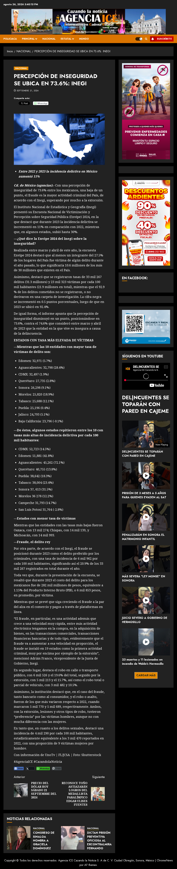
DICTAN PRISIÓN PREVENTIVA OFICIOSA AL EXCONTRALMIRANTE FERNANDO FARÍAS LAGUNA (102, 842)
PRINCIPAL (28, 38)
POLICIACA (10, 38)
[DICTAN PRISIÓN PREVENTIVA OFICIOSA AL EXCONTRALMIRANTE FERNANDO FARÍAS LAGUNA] (73, 838)
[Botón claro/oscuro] (138, 39)
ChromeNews (165, 860)
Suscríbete (164, 38)
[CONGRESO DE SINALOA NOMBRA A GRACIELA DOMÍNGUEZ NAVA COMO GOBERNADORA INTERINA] (18, 838)
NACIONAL (48, 38)
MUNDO (84, 38)
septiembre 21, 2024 (28, 90)
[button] (146, 38)
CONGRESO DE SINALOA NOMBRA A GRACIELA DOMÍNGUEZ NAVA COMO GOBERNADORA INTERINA (44, 846)
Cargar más (146, 675)
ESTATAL (66, 38)
